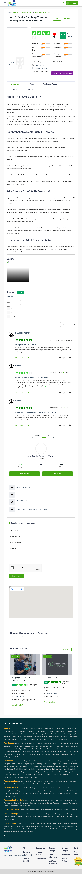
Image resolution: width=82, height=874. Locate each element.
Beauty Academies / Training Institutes (48, 829)
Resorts (39, 781)
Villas (68, 746)
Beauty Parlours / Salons (26, 823)
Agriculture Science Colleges (48, 769)
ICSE (36, 761)
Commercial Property (47, 746)
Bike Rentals (27, 793)
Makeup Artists (16, 829)
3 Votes (70, 35)
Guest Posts (41, 858)
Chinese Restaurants (11, 805)
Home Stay (73, 781)
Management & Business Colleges (15, 766)
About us (27, 848)
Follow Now (57, 473)
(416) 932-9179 (40, 65)
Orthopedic (21, 731)
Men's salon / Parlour (44, 823)
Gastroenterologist (10, 731)
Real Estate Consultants (53, 749)
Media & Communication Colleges (25, 769)
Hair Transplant (16, 826)
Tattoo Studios (28, 829)
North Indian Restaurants (63, 800)
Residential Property (31, 746)
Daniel (18, 401)
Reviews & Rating (50, 84)
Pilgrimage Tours (9, 796)
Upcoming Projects (50, 743)
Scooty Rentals (49, 793)
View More (66, 649)
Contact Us (32, 89)
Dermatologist (71, 728)
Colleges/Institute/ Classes (13, 764)
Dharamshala (8, 784)
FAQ (15, 89)
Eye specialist (62, 739)
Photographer (63, 743)
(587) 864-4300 (52, 693)
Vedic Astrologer (52, 774)
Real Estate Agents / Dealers (20, 749)
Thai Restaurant (24, 805)
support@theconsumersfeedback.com (18, 855)
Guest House (53, 781)
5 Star (50, 784)
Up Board (43, 761)
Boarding (24, 761)
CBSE (30, 761)
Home (9, 12)
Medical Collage (50, 764)
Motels (45, 781)
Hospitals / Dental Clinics (43, 12)
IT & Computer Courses (49, 772)
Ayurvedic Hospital (40, 736)
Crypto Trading (67, 814)
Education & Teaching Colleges (50, 766)
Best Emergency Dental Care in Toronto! (31, 377)
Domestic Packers (47, 810)
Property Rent (16, 751)
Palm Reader (34, 777)
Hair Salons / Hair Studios (31, 826)
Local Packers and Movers (30, 810)
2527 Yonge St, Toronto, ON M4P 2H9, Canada (32, 509)
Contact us (40, 848)
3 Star (45, 784)
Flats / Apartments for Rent (33, 751)
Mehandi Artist (28, 831)
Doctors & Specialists (20, 728)
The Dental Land (50, 678)
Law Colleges (33, 766)
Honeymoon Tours (65, 788)
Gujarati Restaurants (21, 803)
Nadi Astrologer (39, 774)
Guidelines (66, 854)
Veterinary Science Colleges (68, 769)
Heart (32, 734)
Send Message (24, 473)
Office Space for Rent (24, 754)
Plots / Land (60, 746)
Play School (62, 761)
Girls (34, 781)
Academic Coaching (32, 772)
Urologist (14, 739)
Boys (29, 781)
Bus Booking (56, 791)
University (28, 774)
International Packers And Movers (65, 810)
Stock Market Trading (26, 814)
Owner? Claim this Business (62, 73)
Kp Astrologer (65, 774)
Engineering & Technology (33, 764)
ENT (50, 736)
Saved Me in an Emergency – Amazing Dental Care (35, 412)
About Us (15, 84)
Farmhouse (18, 784)
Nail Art (20, 831)
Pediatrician (60, 728)
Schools (16, 761)
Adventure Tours (71, 793)
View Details (17, 705)
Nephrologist (59, 731)
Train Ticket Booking (68, 791)
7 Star (39, 784)
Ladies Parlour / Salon (59, 823)
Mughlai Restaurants (70, 803)
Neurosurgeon (23, 739)
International (52, 761)
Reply (63, 358)
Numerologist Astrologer (20, 777)
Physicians (50, 731)
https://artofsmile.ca (41, 68)
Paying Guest (63, 781)
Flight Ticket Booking (44, 791)
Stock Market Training (46, 816)
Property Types (17, 746)
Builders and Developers (33, 743)
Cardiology (39, 734)
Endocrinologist (36, 728)
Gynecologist (40, 731)
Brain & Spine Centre (52, 734)
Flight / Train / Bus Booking (26, 791)
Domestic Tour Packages (27, 788)
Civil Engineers (9, 757)
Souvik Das (20, 366)
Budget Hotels (63, 784)
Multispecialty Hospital (69, 734)
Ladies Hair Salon (59, 826)
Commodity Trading (42, 814)
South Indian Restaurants (44, 800)
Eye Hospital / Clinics (11, 734)
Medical (15, 12)
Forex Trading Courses (64, 816)
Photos (33, 84)
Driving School (73, 761)
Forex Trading (55, 814)
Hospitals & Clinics (26, 12)
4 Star (55, 784)
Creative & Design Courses (68, 772)
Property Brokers (37, 749)
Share (68, 18)
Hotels (35, 784)
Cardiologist (31, 731)
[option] (18, 271)
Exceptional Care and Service (27, 345)
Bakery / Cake (29, 800)
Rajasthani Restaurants (38, 803)
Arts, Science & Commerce (67, 764)
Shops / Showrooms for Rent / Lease (58, 751)
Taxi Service (60, 793)
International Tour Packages (48, 788)
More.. (6, 835)
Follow (57, 18)
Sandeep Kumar (22, 333)
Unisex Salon (69, 826)
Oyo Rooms (27, 784)
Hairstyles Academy (10, 831)
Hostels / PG (22, 781)
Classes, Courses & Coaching (14, 772)
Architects (18, 757)
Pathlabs (56, 736)
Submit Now (16, 576)
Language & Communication (14, 774)
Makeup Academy (70, 829)
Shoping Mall (18, 743)
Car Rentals (37, 793)
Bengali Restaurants (54, 803)
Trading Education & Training (27, 816)
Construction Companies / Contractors (64, 754)
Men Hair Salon (46, 826)
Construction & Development (41, 754)
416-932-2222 (19, 696)
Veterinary (63, 736)
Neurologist (49, 728)
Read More (48, 387)
